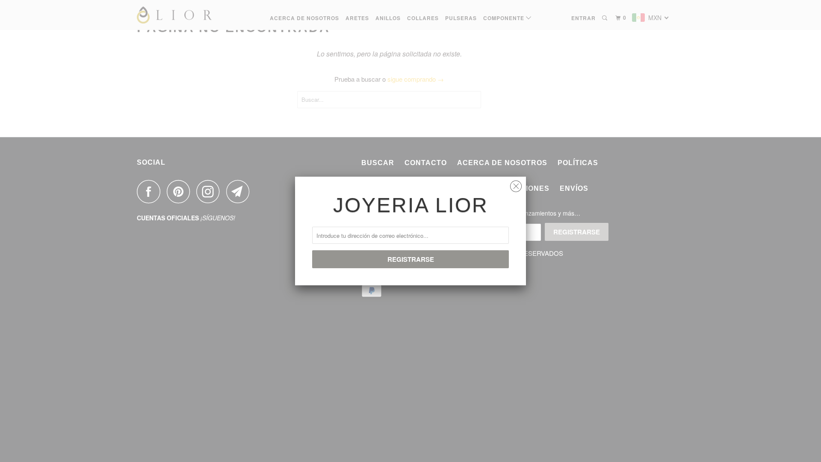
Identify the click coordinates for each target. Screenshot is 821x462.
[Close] (516, 184)
